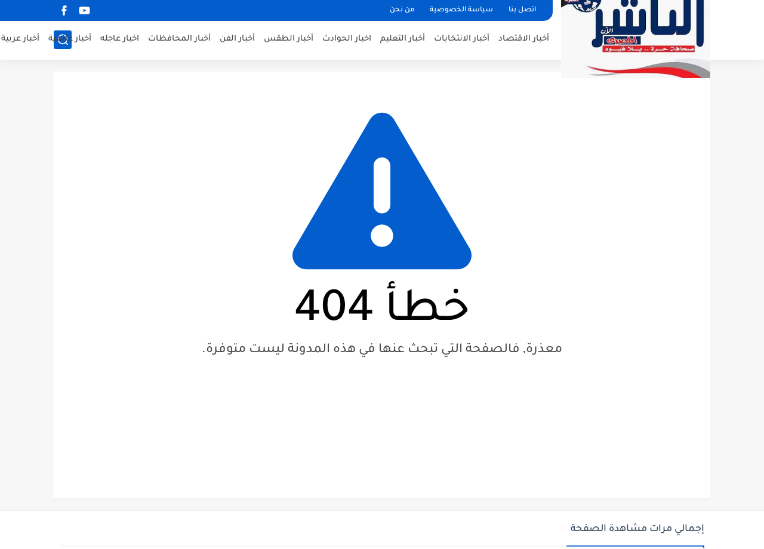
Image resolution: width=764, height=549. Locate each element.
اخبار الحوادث (346, 39)
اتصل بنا (522, 10)
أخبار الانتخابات (461, 39)
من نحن (402, 10)
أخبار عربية (20, 39)
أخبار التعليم (402, 39)
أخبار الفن (237, 39)
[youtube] (84, 10)
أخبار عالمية (69, 39)
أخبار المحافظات (179, 39)
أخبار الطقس (288, 39)
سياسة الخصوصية (461, 10)
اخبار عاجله (119, 39)
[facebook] (64, 10)
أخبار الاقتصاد (523, 39)
